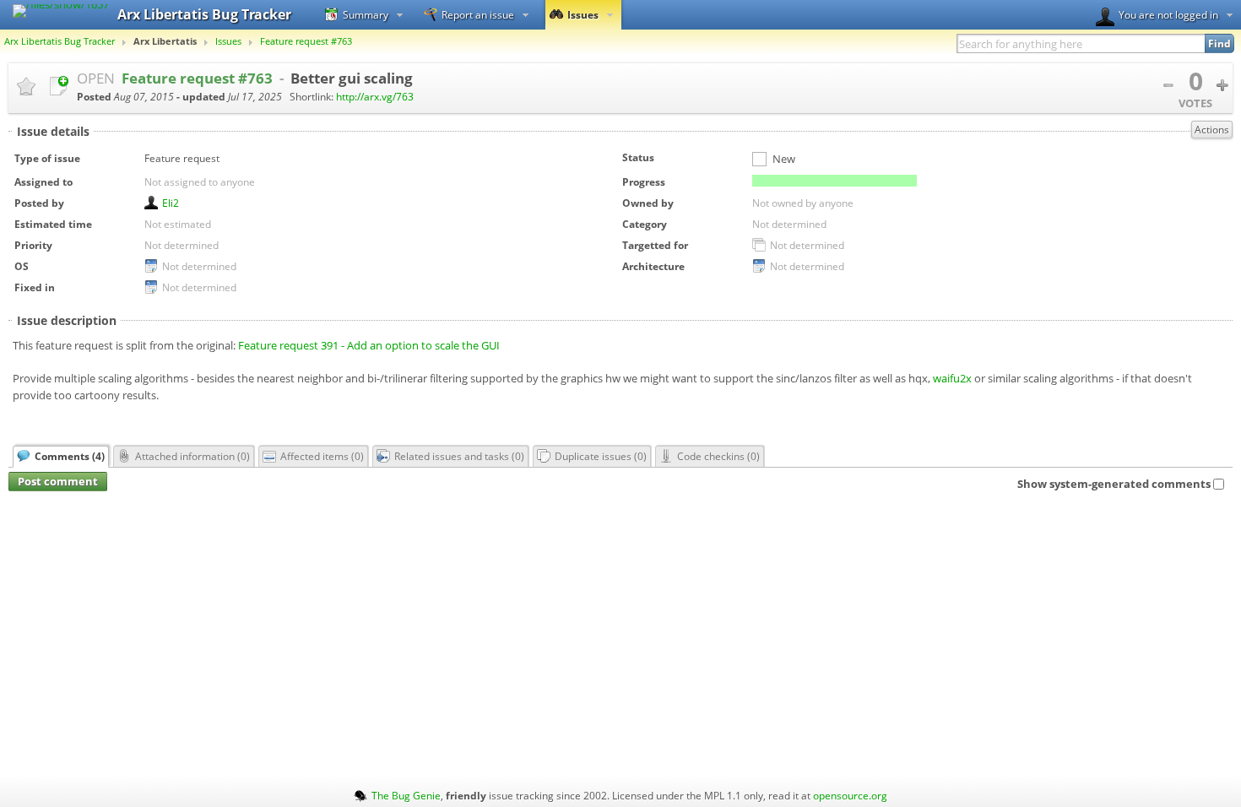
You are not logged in (1168, 14)
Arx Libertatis (165, 41)
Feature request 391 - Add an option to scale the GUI (369, 345)
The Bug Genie (406, 795)
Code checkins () (718, 456)
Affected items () (322, 456)
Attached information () (192, 456)
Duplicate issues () (601, 456)
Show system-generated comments (1114, 483)
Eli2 (170, 202)
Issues (583, 14)
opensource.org (850, 795)
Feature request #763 (306, 41)
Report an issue (478, 14)
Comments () (70, 456)
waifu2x (952, 378)
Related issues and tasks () (459, 456)
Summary (365, 14)
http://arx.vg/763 (375, 96)
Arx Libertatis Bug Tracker (59, 41)
